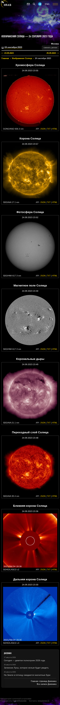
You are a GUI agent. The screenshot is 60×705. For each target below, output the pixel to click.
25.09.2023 (51, 53)
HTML (54, 129)
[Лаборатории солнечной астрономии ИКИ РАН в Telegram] (40, 4)
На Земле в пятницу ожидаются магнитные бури (27, 675)
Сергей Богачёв (19, 701)
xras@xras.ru (43, 701)
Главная (5, 58)
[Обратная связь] (28, 4)
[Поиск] (34, 4)
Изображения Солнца (22, 58)
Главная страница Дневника (43, 681)
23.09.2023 (9, 53)
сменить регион (50, 47)
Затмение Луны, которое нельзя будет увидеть (26, 668)
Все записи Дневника (46, 684)
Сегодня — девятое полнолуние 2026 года (24, 660)
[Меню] (55, 4)
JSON (42, 129)
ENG (47, 4)
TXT (49, 129)
